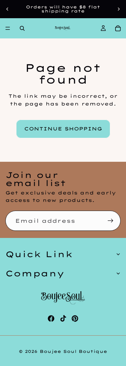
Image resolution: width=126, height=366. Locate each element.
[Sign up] (110, 221)
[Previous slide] (7, 9)
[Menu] (7, 28)
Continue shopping (63, 129)
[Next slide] (118, 9)
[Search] (22, 28)
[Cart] (118, 28)
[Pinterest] (75, 318)
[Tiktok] (63, 318)
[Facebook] (51, 318)
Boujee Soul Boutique (73, 351)
